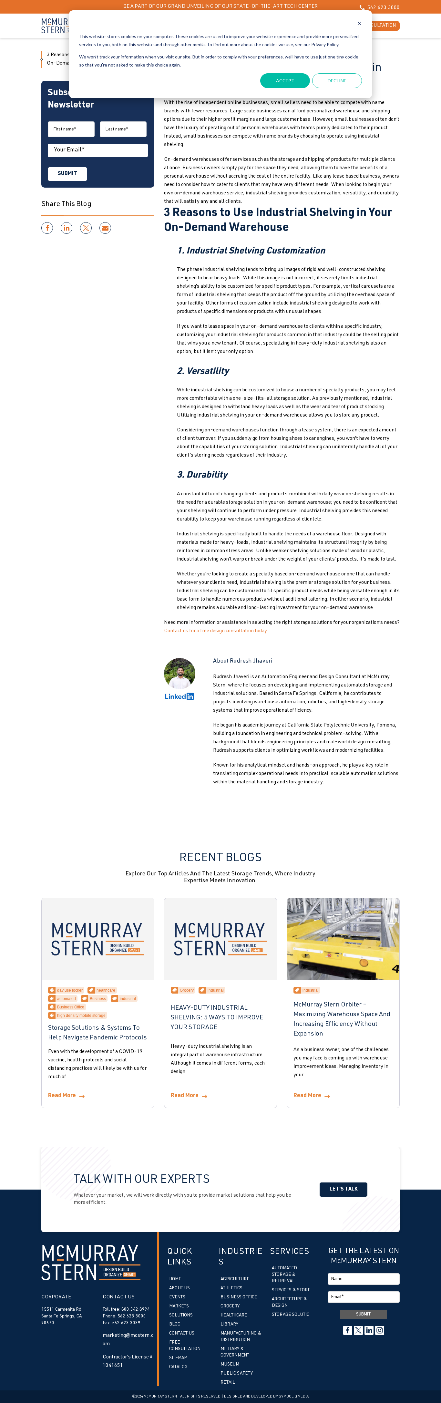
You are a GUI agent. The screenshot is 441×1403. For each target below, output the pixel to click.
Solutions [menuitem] (181, 1315)
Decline (337, 80)
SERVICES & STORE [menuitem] (291, 1290)
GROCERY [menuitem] (230, 1306)
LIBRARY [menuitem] (229, 1324)
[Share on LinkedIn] (66, 228)
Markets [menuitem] (179, 1306)
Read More (62, 1096)
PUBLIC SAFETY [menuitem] (237, 1373)
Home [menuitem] (175, 1279)
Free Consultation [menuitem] (184, 1345)
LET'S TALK (343, 1189)
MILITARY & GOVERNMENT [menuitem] (235, 1352)
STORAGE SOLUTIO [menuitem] (291, 1315)
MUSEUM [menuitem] (230, 1364)
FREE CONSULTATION (372, 25)
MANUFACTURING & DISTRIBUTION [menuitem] (241, 1336)
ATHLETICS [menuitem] (231, 1288)
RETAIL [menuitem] (228, 1382)
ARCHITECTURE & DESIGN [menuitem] (289, 1302)
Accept (285, 80)
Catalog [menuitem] (178, 1367)
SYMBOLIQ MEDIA (294, 1396)
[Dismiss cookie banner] (359, 24)
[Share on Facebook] (47, 228)
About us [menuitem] (179, 1288)
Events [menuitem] (177, 1297)
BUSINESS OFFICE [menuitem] (239, 1297)
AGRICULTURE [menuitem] (235, 1279)
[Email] (105, 228)
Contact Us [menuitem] (181, 1333)
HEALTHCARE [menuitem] (234, 1315)
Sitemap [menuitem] (178, 1358)
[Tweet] (86, 228)
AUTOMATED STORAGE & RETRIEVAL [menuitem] (284, 1275)
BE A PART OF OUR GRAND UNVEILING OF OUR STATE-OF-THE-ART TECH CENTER (220, 6)
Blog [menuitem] (174, 1324)
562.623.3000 (383, 8)
